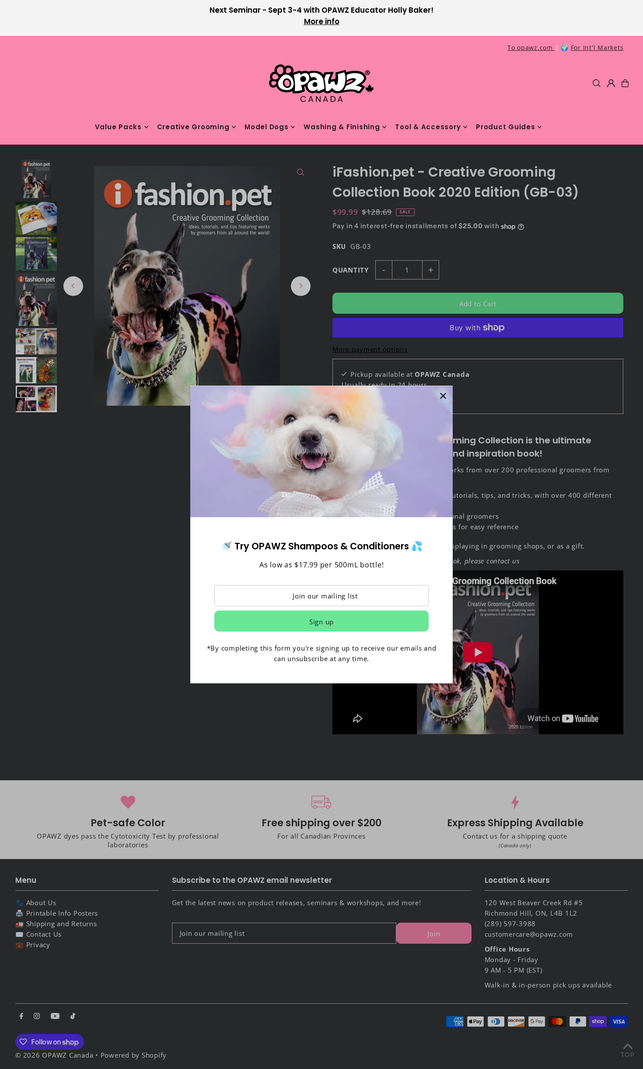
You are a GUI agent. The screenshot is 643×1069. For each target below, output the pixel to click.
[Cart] (625, 83)
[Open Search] (597, 83)
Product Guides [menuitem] (505, 126)
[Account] (611, 83)
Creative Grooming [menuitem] (193, 126)
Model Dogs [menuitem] (267, 126)
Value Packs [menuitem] (118, 126)
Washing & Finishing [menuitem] (342, 126)
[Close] (443, 396)
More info (321, 21)
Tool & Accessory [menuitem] (428, 126)
